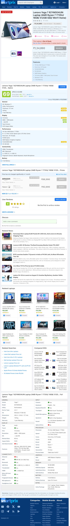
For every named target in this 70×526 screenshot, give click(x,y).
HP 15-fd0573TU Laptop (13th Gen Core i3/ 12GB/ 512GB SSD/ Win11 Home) (42, 307)
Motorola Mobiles (47, 512)
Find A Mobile (60, 518)
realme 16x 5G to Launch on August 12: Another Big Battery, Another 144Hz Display (38, 276)
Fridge (32, 520)
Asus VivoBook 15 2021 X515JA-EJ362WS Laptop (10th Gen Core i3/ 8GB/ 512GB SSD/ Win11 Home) (25, 335)
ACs (31, 518)
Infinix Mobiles (46, 520)
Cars (31, 507)
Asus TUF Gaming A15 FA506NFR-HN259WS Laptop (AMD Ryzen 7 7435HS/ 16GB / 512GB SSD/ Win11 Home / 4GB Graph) (59, 335)
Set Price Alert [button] (62, 174)
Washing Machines (35, 522)
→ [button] (10, 193)
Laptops (34, 7)
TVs (39, 7)
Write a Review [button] (60, 199)
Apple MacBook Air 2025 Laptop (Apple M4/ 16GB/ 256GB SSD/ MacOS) (9, 335)
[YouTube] (18, 506)
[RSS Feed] (13, 511)
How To (16, 7)
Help (58, 514)
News (3, 7)
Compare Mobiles (62, 520)
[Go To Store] (6, 179)
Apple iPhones (46, 518)
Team (58, 505)
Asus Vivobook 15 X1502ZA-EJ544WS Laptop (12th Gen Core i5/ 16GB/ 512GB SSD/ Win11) (42, 335)
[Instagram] (2, 511)
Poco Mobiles (46, 522)
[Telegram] (7, 511)
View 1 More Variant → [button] (8, 182)
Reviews (9, 7)
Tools (58, 516)
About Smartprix (61, 503)
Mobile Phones (34, 503)
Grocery (32, 525)
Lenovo (58, 23)
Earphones (33, 510)
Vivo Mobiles (46, 510)
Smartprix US (4, 518)
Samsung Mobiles (47, 503)
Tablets (28, 7)
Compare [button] (62, 87)
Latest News (60, 522)
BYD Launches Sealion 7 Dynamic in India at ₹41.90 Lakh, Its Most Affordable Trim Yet (38, 256)
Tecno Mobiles (46, 525)
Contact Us (60, 512)
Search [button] (59, 48)
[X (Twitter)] (13, 506)
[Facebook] (7, 506)
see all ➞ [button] (29, 94)
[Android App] (18, 511)
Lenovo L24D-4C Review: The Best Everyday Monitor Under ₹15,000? (36, 245)
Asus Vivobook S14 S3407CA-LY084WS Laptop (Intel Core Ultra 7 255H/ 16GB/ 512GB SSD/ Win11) (26, 307)
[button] (34, 165)
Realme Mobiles (46, 507)
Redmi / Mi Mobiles (47, 505)
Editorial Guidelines (62, 507)
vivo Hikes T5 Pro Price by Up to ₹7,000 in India (28, 266)
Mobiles (22, 7)
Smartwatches (34, 512)
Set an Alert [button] (37, 43)
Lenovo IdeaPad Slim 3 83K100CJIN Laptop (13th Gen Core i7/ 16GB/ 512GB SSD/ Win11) (8, 307)
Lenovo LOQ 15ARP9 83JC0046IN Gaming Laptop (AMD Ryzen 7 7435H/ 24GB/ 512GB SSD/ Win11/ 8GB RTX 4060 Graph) (59, 307)
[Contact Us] (2, 506)
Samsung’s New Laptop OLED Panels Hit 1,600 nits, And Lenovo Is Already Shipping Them (37, 235)
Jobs (58, 510)
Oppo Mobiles (46, 516)
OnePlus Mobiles (47, 514)
